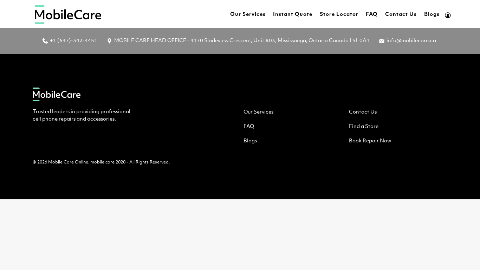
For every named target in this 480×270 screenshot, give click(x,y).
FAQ (372, 14)
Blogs (432, 14)
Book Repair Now (370, 141)
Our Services (248, 14)
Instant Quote (292, 14)
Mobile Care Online (68, 162)
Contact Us (401, 14)
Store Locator (339, 14)
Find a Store (363, 126)
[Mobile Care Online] (68, 14)
